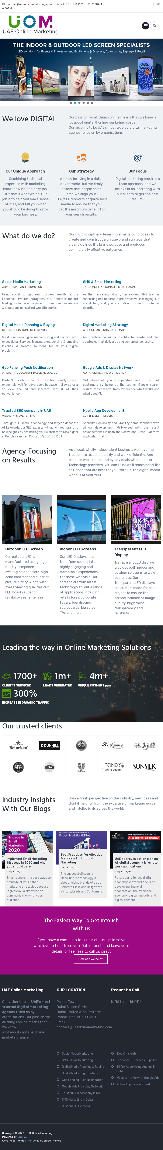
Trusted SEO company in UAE (26, 411)
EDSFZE (22, 1136)
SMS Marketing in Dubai (77, 1099)
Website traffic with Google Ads (138, 1078)
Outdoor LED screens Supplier (137, 1060)
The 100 (31, 1140)
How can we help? (91, 959)
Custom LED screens (76, 1106)
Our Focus (137, 171)
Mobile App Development (103, 411)
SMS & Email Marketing (102, 282)
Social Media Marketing (21, 282)
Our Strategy (81, 171)
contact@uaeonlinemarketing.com (29, 4)
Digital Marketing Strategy (105, 325)
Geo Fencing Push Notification (27, 368)
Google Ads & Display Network (108, 368)
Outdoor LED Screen (24, 549)
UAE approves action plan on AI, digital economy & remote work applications (136, 862)
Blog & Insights (127, 1053)
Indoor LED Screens (78, 549)
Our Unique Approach (25, 171)
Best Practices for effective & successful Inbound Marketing (81, 858)
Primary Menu (145, 26)
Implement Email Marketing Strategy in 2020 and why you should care (27, 862)
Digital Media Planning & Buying (28, 325)
